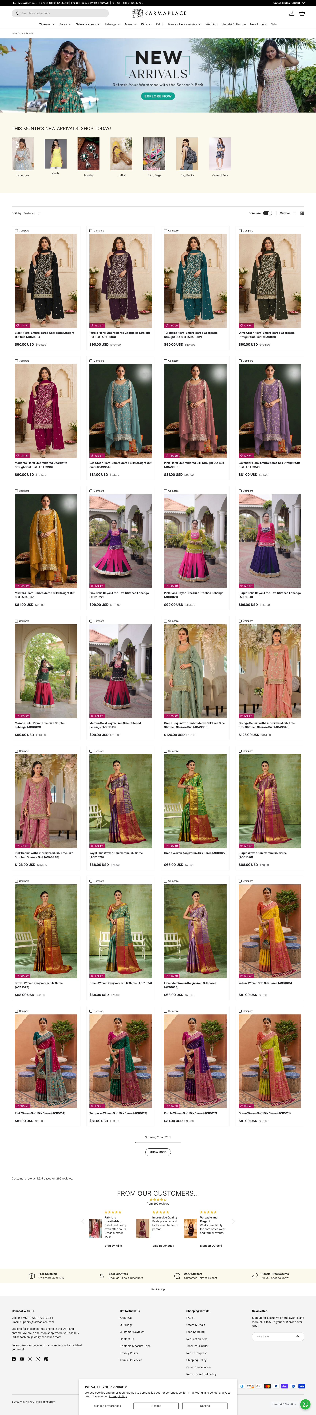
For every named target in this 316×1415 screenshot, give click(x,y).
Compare (255, 213)
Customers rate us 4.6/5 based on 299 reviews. (42, 1178)
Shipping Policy (196, 1360)
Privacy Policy (129, 1353)
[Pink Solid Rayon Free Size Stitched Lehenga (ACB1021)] (195, 541)
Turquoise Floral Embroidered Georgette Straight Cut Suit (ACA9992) (191, 335)
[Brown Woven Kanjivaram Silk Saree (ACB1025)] (46, 931)
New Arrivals (258, 24)
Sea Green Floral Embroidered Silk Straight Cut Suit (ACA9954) (120, 465)
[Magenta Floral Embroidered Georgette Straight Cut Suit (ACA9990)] (46, 411)
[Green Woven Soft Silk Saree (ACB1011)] (270, 1061)
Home (15, 33)
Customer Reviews (132, 1332)
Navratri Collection (234, 24)
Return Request (196, 1353)
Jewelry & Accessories (182, 24)
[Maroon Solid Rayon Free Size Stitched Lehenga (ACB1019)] (46, 671)
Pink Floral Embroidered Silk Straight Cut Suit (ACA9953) (194, 465)
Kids (144, 24)
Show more (158, 1152)
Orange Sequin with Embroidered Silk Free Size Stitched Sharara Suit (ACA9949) (267, 725)
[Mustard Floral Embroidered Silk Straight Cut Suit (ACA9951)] (46, 541)
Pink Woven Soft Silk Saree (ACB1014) (40, 1113)
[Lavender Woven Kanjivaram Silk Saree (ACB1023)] (195, 931)
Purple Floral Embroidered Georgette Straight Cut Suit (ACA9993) (119, 335)
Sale (274, 24)
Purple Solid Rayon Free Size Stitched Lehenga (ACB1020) (270, 595)
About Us (126, 1317)
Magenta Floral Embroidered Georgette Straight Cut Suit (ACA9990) (41, 465)
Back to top (158, 1289)
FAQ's (189, 1317)
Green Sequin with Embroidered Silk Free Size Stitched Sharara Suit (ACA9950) (194, 725)
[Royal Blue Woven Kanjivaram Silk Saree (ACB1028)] (120, 801)
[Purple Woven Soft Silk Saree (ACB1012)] (195, 1061)
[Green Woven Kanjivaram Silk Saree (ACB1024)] (120, 931)
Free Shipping (195, 1332)
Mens (128, 24)
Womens (44, 24)
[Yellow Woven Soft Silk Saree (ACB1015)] (270, 931)
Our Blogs (126, 1325)
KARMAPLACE (27, 1402)
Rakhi (159, 24)
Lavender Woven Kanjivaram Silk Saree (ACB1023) (190, 985)
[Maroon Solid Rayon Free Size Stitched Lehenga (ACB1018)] (120, 671)
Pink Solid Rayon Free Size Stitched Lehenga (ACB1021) (193, 595)
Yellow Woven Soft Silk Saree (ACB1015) (265, 983)
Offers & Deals (195, 1325)
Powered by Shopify (45, 1402)
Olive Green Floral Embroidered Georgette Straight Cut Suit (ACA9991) (267, 335)
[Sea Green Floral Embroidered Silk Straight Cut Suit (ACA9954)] (120, 411)
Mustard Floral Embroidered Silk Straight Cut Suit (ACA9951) (45, 595)
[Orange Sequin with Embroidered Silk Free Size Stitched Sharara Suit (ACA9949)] (270, 671)
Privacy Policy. (118, 1396)
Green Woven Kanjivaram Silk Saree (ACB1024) (120, 983)
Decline (205, 1405)
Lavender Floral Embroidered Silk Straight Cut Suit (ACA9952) (269, 465)
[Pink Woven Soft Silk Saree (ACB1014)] (46, 1061)
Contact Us (127, 1339)
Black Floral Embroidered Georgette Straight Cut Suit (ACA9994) (44, 335)
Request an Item (196, 1339)
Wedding (211, 24)
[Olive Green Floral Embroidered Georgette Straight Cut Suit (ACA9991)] (270, 281)
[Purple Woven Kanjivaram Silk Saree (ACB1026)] (270, 801)
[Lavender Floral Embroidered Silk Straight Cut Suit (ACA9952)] (270, 411)
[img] (158, 1200)
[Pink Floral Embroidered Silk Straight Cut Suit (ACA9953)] (195, 411)
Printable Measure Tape (135, 1346)
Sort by (16, 213)
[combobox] (60, 13)
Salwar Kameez (86, 24)
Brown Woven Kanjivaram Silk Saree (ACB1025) (39, 985)
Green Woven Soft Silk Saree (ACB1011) (265, 1113)
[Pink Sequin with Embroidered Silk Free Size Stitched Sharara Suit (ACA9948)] (46, 801)
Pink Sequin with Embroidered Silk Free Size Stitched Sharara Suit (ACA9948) (44, 855)
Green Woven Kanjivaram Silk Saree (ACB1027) (195, 853)
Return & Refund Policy (201, 1374)
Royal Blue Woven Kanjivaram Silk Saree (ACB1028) (116, 855)
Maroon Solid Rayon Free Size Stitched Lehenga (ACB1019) (40, 725)
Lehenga (110, 24)
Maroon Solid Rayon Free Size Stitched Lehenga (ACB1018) (115, 725)
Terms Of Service (131, 1360)
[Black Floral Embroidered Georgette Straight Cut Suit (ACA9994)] (46, 281)
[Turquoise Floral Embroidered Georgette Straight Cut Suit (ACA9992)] (195, 281)
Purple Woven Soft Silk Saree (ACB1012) (190, 1113)
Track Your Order (197, 1346)
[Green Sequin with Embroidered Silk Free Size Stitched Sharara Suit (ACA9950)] (195, 671)
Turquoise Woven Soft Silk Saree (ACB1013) (118, 1113)
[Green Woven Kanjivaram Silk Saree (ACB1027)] (195, 801)
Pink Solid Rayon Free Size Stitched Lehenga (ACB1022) (119, 595)
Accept (156, 1405)
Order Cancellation (198, 1367)
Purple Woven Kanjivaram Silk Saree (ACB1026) (263, 855)
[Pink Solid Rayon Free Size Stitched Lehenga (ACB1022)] (120, 541)
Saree (63, 24)
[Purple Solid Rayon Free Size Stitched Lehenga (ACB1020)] (270, 541)
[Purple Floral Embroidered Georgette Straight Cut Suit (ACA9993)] (120, 281)
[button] (83, 1221)
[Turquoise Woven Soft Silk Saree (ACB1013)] (120, 1061)
